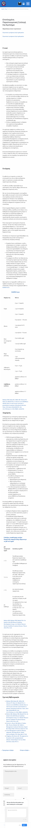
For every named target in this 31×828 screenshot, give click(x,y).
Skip (20, 825)
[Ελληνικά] (19, 4)
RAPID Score (6, 287)
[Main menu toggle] (28, 3)
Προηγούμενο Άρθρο (7, 750)
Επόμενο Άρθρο (25, 750)
